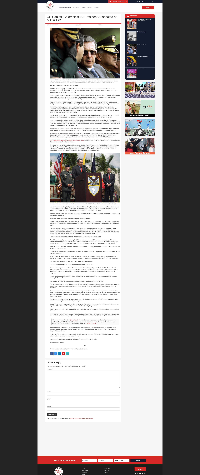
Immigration (107, 468)
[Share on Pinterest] (63, 355)
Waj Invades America (65, 7)
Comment (50, 369)
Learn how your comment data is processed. (81, 418)
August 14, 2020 (91, 323)
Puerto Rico (84, 472)
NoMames (107, 470)
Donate (148, 7)
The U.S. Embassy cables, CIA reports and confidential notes (67, 140)
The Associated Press (53, 24)
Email (49, 399)
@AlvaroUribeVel (74, 320)
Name (49, 391)
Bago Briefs (76, 7)
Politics (83, 468)
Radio (83, 7)
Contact (96, 7)
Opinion (90, 7)
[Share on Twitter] (55, 355)
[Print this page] (67, 355)
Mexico (83, 474)
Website (49, 406)
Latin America (85, 470)
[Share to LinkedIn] (59, 355)
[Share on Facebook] (52, 355)
